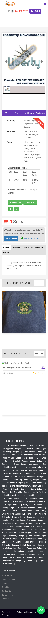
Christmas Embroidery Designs (17, 473)
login (36, 11)
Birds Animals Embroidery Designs (18, 458)
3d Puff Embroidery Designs (14, 445)
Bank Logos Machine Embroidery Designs (28, 455)
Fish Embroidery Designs (33, 495)
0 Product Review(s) (35, 113)
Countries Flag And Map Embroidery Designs (21, 480)
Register (23, 11)
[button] (6, 72)
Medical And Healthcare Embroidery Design (23, 520)
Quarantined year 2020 (23, 542)
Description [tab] (6, 248)
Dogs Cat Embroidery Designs (15, 489)
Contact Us (6, 591)
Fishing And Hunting (11, 498)
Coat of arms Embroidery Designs (29, 476)
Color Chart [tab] (16, 248)
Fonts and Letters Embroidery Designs (19, 501)
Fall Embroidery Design (19, 492)
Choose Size (23, 370)
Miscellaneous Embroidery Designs (17, 523)
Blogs (4, 583)
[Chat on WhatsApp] (41, 610)
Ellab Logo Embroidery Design (17, 367)
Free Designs (7, 575)
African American (37, 445)
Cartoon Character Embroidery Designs (28, 470)
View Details (23, 364)
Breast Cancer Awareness (26, 464)
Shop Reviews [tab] (37, 248)
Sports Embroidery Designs (13, 548)
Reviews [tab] (25, 248)
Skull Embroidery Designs (33, 545)
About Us (5, 587)
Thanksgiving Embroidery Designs (28, 551)
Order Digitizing (8, 579)
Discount (6, 253)
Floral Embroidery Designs (33, 498)
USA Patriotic (8, 564)
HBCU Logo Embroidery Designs (25, 511)
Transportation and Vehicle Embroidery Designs (23, 554)
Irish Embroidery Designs (33, 517)
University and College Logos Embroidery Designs (23, 561)
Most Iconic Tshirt (30, 529)
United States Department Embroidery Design (23, 557)
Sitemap (5, 599)
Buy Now (30, 202)
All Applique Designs (12, 448)
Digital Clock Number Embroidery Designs (27, 486)
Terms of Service (8, 595)
